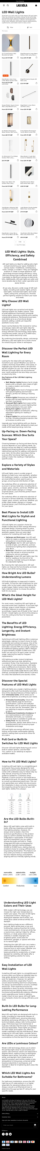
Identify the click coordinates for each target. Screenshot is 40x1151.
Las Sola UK (7, 1148)
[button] (4, 5)
